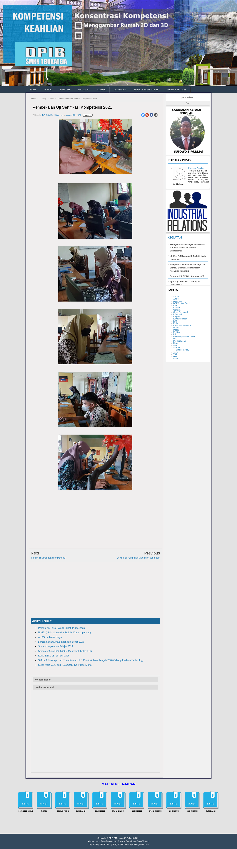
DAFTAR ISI (83, 90)
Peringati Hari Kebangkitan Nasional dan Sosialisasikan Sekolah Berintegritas (187, 247)
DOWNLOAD (120, 90)
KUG (175, 323)
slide (52, 99)
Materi (176, 327)
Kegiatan (175, 237)
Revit (175, 343)
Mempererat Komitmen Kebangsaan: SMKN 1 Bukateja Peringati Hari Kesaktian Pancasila (188, 267)
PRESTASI (65, 90)
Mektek (176, 332)
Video (175, 359)
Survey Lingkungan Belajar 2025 (55, 646)
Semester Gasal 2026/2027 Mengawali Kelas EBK (65, 651)
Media (176, 330)
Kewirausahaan (180, 319)
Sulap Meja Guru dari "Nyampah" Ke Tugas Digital (65, 664)
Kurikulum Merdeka (182, 325)
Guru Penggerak (180, 312)
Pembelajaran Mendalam (184, 336)
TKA (175, 354)
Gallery (43, 99)
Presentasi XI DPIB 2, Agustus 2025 (187, 276)
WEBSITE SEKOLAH (176, 90)
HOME (33, 90)
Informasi (177, 314)
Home (33, 99)
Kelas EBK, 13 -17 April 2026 (53, 655)
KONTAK (101, 90)
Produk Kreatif (179, 341)
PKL (175, 339)
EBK (175, 305)
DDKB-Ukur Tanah (181, 303)
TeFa (175, 352)
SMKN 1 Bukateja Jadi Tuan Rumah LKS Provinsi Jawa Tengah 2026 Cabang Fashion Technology (91, 660)
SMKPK (176, 347)
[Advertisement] (95, 520)
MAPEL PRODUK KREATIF (146, 90)
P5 (174, 334)
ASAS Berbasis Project (50, 637)
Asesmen (177, 301)
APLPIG (177, 296)
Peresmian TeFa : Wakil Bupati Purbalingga (61, 628)
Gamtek (177, 310)
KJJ (175, 321)
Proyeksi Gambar (196, 168)
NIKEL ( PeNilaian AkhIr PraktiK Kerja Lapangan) (64, 632)
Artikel (176, 299)
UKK (175, 356)
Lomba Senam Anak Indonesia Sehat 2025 (61, 641)
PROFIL (48, 90)
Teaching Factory (181, 350)
